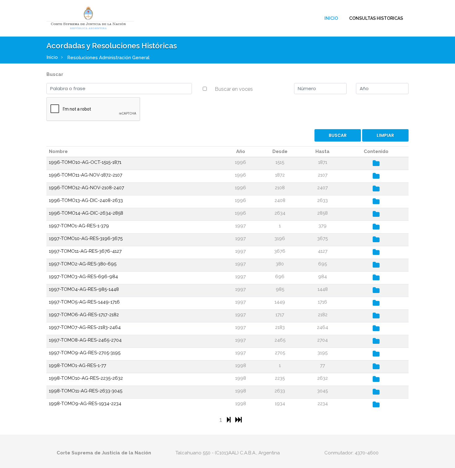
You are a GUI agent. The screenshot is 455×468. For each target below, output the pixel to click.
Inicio (331, 18)
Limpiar (385, 135)
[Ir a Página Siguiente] (229, 419)
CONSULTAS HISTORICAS (376, 18)
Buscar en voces (234, 89)
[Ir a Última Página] (238, 419)
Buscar (54, 74)
